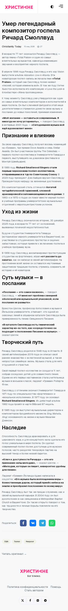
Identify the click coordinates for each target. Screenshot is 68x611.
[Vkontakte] (33, 523)
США (6, 541)
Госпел (17, 541)
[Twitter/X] (22, 600)
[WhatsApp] (52, 523)
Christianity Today (11, 46)
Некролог (30, 541)
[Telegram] (42, 523)
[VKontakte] (38, 600)
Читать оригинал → (14, 554)
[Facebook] (23, 523)
